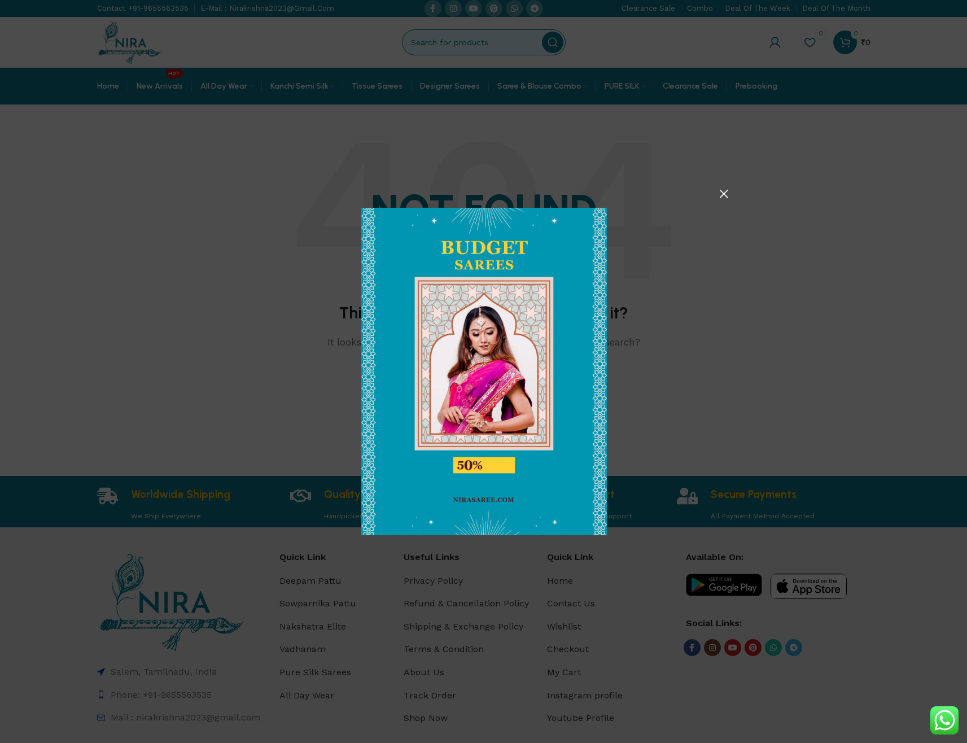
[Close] (724, 194)
